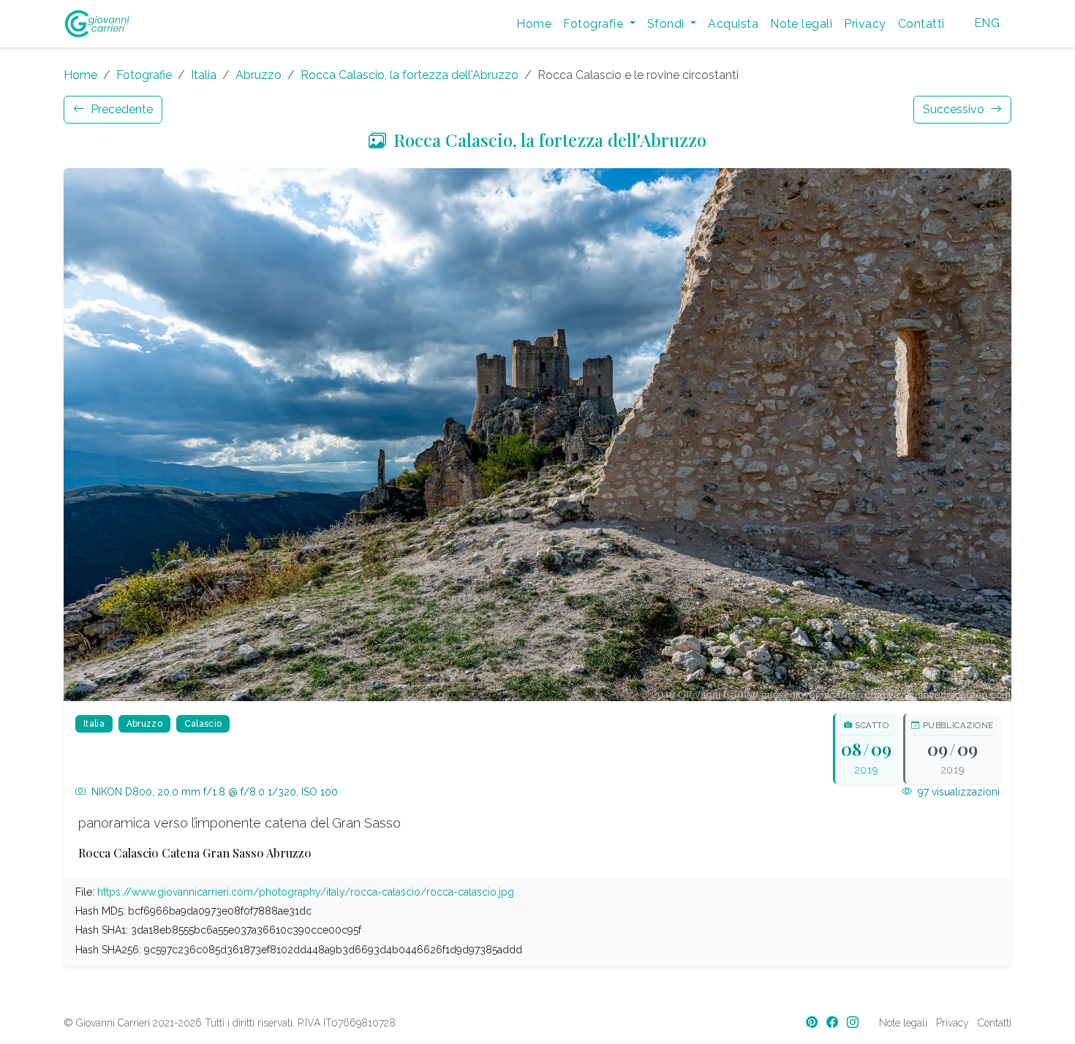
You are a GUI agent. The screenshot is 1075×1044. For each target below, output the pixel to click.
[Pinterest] (813, 1022)
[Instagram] (854, 1022)
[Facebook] (833, 1022)
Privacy (865, 24)
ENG (987, 23)
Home (533, 24)
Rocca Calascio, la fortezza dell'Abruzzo (409, 75)
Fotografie (144, 75)
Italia (203, 75)
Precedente (120, 109)
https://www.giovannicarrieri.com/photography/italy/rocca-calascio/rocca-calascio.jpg (305, 892)
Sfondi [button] (667, 24)
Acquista (733, 24)
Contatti (921, 24)
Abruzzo (258, 75)
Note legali (801, 24)
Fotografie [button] (594, 24)
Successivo (955, 109)
